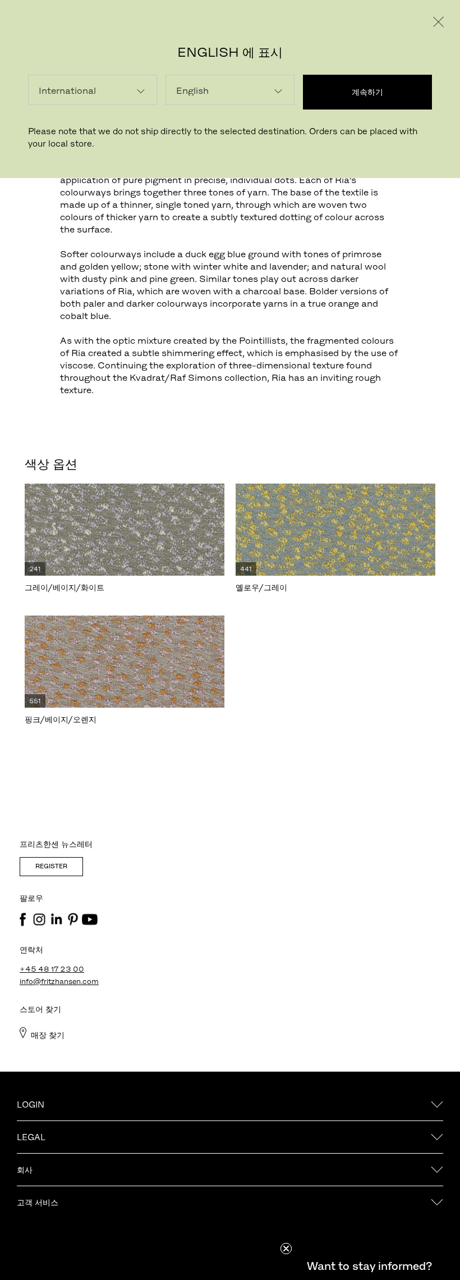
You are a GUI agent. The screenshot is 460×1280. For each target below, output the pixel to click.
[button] (369, 1266)
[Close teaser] (286, 1248)
